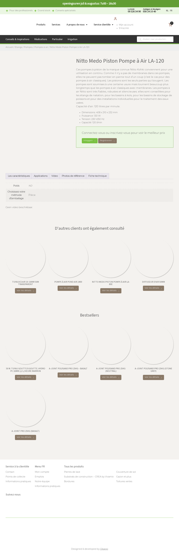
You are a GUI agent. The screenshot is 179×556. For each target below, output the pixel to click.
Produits (40, 24)
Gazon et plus (123, 477)
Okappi (104, 549)
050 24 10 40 (152, 10)
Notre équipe (42, 481)
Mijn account (126, 25)
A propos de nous (76, 24)
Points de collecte (15, 477)
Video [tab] (54, 176)
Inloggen (88, 141)
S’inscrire (124, 28)
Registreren (106, 141)
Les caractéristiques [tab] (19, 176)
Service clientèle (102, 24)
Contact (10, 472)
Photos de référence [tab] (73, 176)
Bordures (69, 481)
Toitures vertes (124, 481)
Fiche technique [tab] (97, 176)
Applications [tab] (41, 176)
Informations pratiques (18, 481)
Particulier (57, 39)
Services (56, 24)
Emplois (39, 477)
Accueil (9, 47)
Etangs (18, 47)
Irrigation (72, 39)
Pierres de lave (72, 472)
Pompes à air (41, 47)
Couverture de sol (126, 472)
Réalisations (40, 39)
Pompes (28, 47)
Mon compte (42, 472)
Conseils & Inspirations (17, 39)
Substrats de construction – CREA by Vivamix (89, 477)
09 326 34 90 (134, 10)
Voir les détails (24, 291)
